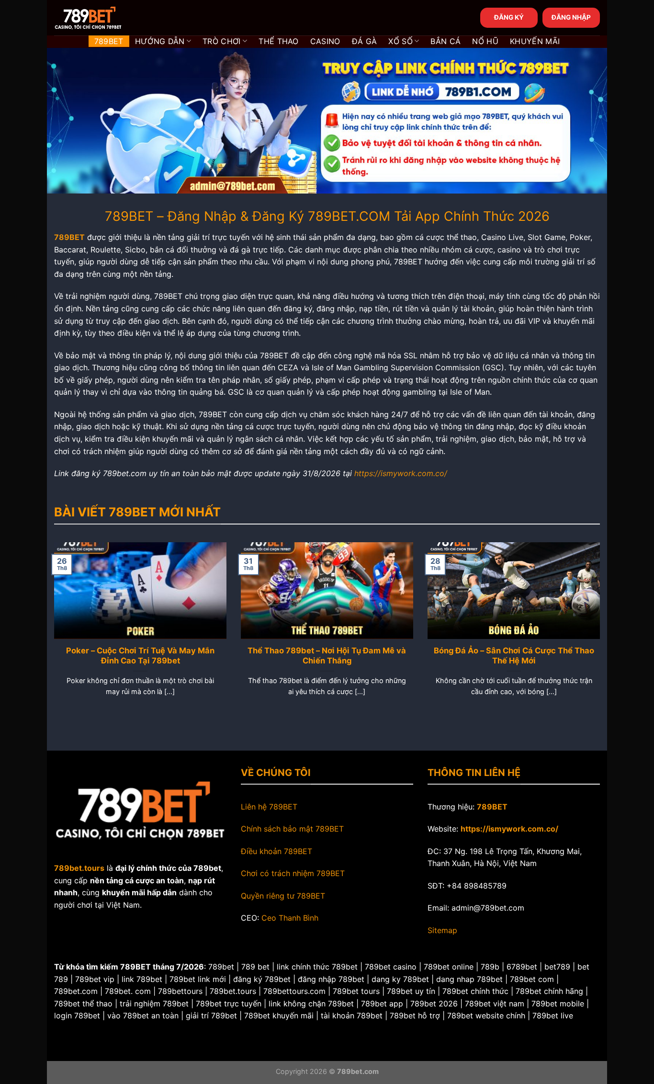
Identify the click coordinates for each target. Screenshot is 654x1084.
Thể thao (279, 41)
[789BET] (102, 17)
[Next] (602, 631)
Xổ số (400, 41)
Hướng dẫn (160, 41)
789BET (109, 41)
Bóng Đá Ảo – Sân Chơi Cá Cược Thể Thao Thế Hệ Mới (514, 656)
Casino (325, 41)
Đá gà (364, 41)
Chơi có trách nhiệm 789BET (293, 873)
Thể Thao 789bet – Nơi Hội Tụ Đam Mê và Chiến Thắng (327, 656)
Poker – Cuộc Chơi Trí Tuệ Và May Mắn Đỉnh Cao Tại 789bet (140, 656)
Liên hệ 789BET (269, 806)
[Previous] (52, 631)
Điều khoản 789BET (276, 851)
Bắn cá (445, 41)
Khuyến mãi (535, 41)
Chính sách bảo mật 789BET (292, 828)
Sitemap (442, 930)
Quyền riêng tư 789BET (283, 896)
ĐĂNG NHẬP (571, 17)
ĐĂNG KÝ (509, 17)
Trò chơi (222, 41)
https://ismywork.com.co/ (400, 473)
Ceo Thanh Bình (289, 918)
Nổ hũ (485, 41)
